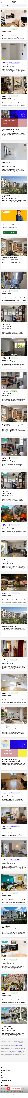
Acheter (2, 1095)
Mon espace (25, 1095)
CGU (2, 1075)
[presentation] (2, 18)
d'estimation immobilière (5, 1055)
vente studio (9, 1047)
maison (10, 1051)
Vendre (8, 1095)
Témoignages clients (6, 1080)
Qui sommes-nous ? (5, 1070)
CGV (2, 1077)
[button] (11, 25)
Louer (14, 1095)
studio (18, 1051)
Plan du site (4, 1067)
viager (18, 1047)
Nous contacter (4, 1072)
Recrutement (4, 1082)
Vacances (19, 1095)
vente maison (17, 1045)
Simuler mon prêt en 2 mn (10, 232)
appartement (14, 1051)
